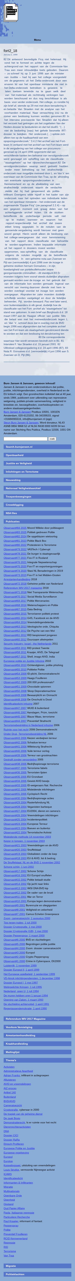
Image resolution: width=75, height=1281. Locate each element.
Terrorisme (10, 1251)
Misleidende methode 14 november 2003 (27, 836)
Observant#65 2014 (15, 618)
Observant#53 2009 (15, 678)
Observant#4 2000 (14, 948)
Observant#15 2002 (15, 879)
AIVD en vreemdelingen (17, 1083)
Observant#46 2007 (15, 712)
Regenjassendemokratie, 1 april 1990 (25, 1008)
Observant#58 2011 (15, 652)
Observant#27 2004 (15, 811)
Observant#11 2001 (15, 896)
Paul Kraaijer (11, 1221)
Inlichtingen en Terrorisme (22, 471)
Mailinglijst (12, 1052)
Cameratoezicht (13, 1105)
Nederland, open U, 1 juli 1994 (21, 991)
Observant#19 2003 (15, 853)
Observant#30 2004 (15, 798)
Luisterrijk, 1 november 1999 (20, 965)
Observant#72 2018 (15, 583)
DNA (6, 1131)
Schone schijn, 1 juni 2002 (19, 866)
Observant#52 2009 (15, 682)
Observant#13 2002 (15, 888)
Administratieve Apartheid (18, 1071)
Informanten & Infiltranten (18, 1182)
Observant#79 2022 (15, 549)
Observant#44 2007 (15, 721)
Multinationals (11, 1191)
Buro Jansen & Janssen (17, 411)
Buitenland (10, 1096)
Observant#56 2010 (15, 665)
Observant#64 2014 (15, 622)
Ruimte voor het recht (16, 729)
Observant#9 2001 (14, 905)
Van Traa (9, 1255)
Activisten (9, 1066)
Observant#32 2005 (15, 789)
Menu (37, 39)
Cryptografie (11, 1109)
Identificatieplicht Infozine (18, 703)
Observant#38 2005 (15, 763)
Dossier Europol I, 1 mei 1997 (21, 982)
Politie (7, 1229)
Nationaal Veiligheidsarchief (23, 488)
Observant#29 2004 (15, 802)
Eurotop (8, 1161)
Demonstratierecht (14, 1122)
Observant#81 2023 (15, 540)
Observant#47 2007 (15, 708)
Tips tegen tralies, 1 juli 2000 (20, 922)
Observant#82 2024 (15, 536)
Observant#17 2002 (15, 871)
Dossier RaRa (12, 1139)
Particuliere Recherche (17, 1217)
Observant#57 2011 (15, 656)
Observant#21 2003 (15, 845)
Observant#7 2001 (14, 914)
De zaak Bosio (12, 1118)
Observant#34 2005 (15, 781)
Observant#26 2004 (15, 815)
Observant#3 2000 (14, 952)
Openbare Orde (13, 1195)
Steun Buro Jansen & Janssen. (21, 422)
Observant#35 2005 (15, 776)
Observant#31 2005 (15, 793)
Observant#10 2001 (15, 901)
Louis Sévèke (11, 1169)
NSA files (11, 513)
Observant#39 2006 (15, 755)
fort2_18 (10, 51)
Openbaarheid (14, 455)
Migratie (8, 1186)
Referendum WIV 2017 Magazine (26, 1018)
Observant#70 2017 (15, 596)
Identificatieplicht (13, 1178)
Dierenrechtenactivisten (17, 1126)
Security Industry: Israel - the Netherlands (28, 643)
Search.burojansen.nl (19, 446)
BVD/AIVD (9, 1101)
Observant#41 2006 (15, 746)
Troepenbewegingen (18, 496)
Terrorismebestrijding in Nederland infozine (28, 725)
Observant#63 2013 (15, 626)
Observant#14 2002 (15, 883)
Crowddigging (14, 504)
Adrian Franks (12, 1075)
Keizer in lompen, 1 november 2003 (24, 841)
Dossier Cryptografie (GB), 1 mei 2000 (26, 931)
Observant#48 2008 (15, 699)
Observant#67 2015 (15, 609)
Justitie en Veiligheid (19, 463)
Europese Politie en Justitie (19, 1148)
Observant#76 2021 (15, 562)
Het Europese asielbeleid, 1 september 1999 (29, 974)
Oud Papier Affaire (14, 1208)
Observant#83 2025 (15, 532)
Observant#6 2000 (14, 939)
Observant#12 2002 (15, 892)
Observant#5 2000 (14, 944)
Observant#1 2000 (14, 961)
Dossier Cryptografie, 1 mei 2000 (23, 926)
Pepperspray (11, 1225)
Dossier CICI (11, 1135)
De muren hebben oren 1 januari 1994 (26, 995)
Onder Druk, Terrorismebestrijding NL (25, 733)
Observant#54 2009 (15, 673)
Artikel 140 (10, 1092)
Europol (8, 1156)
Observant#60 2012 (15, 639)
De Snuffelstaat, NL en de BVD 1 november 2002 (32, 862)
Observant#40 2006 (15, 751)
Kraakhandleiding (17, 1043)
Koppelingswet (12, 1165)
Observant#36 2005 (15, 772)
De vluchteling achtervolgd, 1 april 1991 (26, 1004)
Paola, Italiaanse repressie (19, 1212)
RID (6, 1247)
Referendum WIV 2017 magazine (23, 587)
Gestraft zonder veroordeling (20, 759)
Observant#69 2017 (15, 600)
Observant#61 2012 (15, 635)
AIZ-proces (10, 1088)
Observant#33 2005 (15, 785)
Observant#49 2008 (15, 695)
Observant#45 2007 (15, 716)
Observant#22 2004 (15, 832)
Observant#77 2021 (15, 557)
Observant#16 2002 (15, 875)
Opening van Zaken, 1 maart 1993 (23, 999)
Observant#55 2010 (15, 669)
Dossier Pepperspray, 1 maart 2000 (24, 935)
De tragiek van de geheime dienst (23, 1113)
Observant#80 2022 (15, 544)
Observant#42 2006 (15, 742)
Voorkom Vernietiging (19, 1027)
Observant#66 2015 (15, 613)
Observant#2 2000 (14, 956)
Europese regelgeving (16, 1152)
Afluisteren (10, 1079)
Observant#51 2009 (15, 686)
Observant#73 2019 (15, 575)
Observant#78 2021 (15, 553)
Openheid (9, 1199)
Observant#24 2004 (15, 823)
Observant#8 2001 (14, 909)
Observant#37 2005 (15, 768)
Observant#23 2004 (15, 828)
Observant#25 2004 (15, 819)
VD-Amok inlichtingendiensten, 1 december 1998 (32, 978)
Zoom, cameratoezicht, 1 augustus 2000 (27, 918)
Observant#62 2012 (15, 630)
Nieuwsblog (13, 480)
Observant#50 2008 (15, 691)
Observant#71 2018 (15, 592)
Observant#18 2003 (15, 858)
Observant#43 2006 (15, 738)
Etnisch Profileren (14, 1143)
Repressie (9, 1242)
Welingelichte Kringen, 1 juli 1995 (23, 987)
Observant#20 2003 (15, 849)
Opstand (8, 1204)
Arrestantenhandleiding (17, 579)
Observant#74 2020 (15, 570)
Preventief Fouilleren (15, 1234)
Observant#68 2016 (15, 605)
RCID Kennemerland (15, 1238)
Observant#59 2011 (15, 648)
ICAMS (8, 1174)
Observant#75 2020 (15, 566)
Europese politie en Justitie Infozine (24, 661)
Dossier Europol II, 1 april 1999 (21, 969)
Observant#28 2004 (15, 806)
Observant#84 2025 (15, 527)
